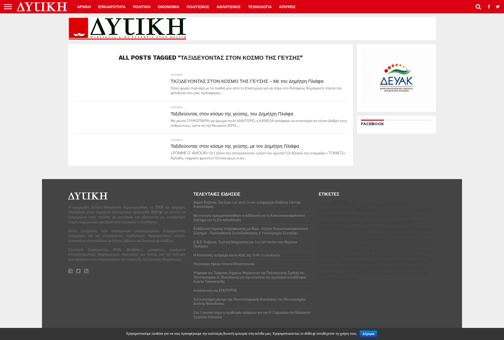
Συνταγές (326, 273)
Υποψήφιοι (344, 278)
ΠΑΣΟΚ (403, 256)
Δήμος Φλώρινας (416, 228)
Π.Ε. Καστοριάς (381, 255)
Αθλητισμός (398, 204)
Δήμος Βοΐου (398, 215)
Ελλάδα (403, 233)
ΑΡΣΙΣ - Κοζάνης (372, 204)
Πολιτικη (141, 6)
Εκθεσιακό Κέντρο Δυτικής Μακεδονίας (366, 234)
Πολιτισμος (198, 6)
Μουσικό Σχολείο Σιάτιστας (393, 251)
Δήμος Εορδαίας (347, 222)
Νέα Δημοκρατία (330, 256)
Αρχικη (84, 6)
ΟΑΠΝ (360, 256)
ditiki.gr (345, 202)
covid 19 (324, 204)
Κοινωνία (344, 250)
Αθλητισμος (229, 6)
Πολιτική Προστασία (335, 268)
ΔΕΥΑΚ (422, 210)
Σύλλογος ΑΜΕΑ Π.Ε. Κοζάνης (402, 273)
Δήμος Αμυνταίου (369, 216)
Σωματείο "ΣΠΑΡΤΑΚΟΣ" (358, 273)
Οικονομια (168, 6)
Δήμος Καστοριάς (378, 222)
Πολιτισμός (362, 268)
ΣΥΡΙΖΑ (379, 268)
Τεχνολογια (260, 6)
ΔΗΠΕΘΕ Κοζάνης (337, 215)
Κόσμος (364, 250)
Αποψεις (287, 6)
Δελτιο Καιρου (329, 234)
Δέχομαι (368, 334)
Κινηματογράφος (360, 244)
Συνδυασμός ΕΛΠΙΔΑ (405, 267)
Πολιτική (423, 263)
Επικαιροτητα (111, 6)
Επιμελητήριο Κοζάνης (392, 239)
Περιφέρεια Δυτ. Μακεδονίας (376, 261)
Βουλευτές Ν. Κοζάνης (392, 210)
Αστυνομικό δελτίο (345, 209)
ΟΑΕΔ (349, 255)
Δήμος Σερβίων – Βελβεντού (371, 228)
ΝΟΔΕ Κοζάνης (423, 250)
